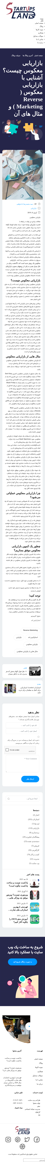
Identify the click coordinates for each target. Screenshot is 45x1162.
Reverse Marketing (30, 630)
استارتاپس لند (35, 620)
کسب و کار (35, 855)
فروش (36, 846)
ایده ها (36, 824)
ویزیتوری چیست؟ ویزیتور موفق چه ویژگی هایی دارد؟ (17, 898)
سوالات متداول (38, 36)
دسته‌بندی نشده (33, 841)
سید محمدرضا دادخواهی (25, 204)
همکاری (40, 33)
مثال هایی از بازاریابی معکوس (27, 651)
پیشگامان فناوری (32, 837)
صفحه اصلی (39, 23)
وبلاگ (41, 26)
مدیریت (36, 859)
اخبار (37, 815)
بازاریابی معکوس (32, 644)
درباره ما (40, 42)
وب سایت (35, 863)
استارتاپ (35, 819)
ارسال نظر (30, 779)
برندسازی (35, 833)
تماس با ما (39, 39)
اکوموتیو (33, 616)
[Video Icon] (29, 1026)
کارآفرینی (35, 850)
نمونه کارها (39, 30)
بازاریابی (33, 208)
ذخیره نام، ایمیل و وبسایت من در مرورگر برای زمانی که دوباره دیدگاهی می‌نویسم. (23, 741)
